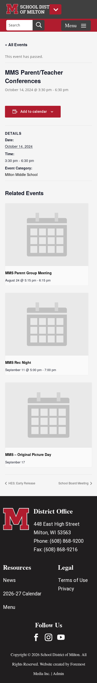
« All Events (16, 44)
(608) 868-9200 (67, 541)
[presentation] (46, 234)
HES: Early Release (21, 483)
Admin (58, 673)
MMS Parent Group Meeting (28, 272)
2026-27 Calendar (22, 594)
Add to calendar (33, 112)
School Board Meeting (73, 483)
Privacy (66, 589)
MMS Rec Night (18, 362)
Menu (9, 607)
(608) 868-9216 (61, 549)
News (9, 580)
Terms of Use (73, 580)
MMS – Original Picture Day (28, 454)
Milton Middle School (21, 174)
